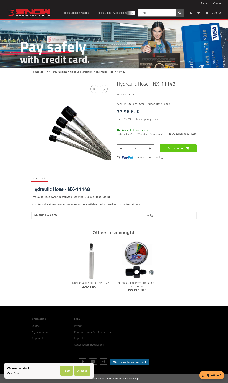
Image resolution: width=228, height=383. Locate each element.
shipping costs (149, 119)
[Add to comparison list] (94, 89)
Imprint (78, 338)
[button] (191, 13)
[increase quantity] (150, 148)
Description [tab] (39, 178)
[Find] (180, 13)
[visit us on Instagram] (103, 361)
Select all (82, 370)
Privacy (78, 325)
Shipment (37, 338)
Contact (217, 3)
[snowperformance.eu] (29, 13)
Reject (66, 370)
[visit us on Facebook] (82, 361)
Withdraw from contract (129, 362)
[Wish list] (199, 13)
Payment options (41, 332)
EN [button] (202, 3)
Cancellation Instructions (89, 344)
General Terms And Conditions (92, 332)
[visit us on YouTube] (93, 361)
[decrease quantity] (121, 148)
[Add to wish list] (104, 89)
